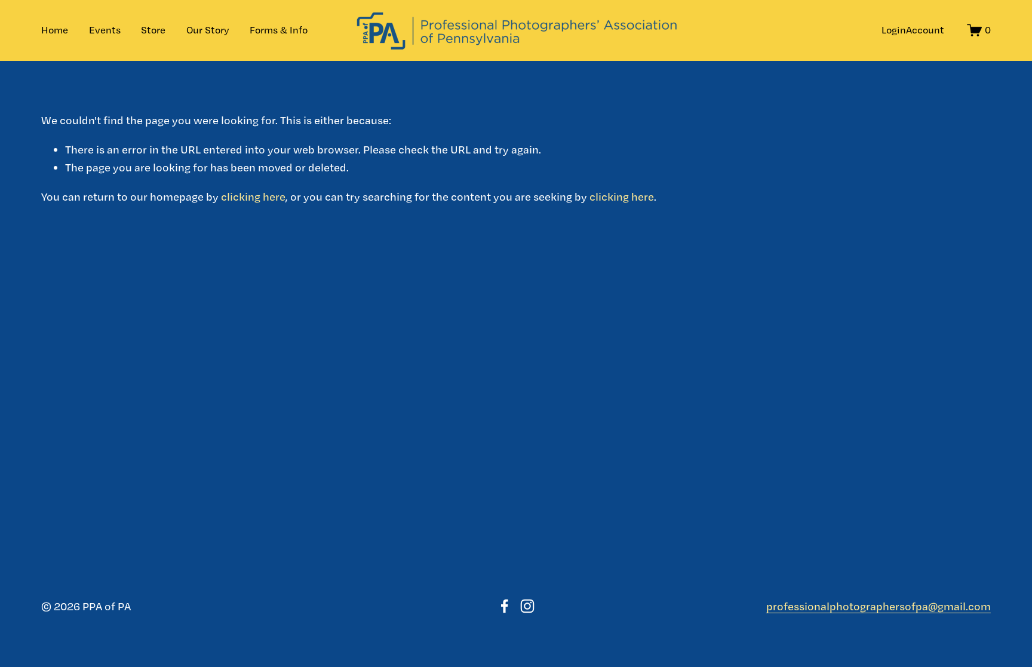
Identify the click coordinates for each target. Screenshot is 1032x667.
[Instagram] (527, 606)
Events (105, 30)
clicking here (253, 196)
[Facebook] (504, 606)
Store (153, 30)
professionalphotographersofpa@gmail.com (878, 606)
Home (54, 30)
